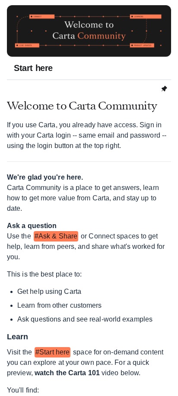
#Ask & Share (56, 236)
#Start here (52, 352)
